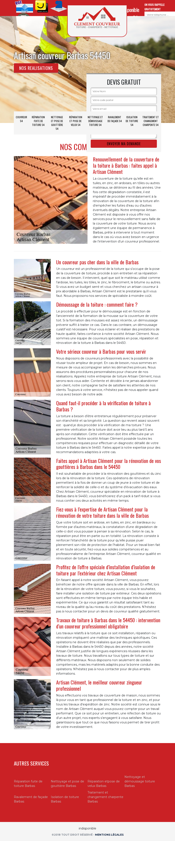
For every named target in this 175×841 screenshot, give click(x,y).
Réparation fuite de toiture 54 (38, 121)
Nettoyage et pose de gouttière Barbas (67, 783)
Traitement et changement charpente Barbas (105, 797)
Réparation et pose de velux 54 (75, 121)
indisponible (129, 9)
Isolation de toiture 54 (132, 121)
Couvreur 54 (21, 119)
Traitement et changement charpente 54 (150, 121)
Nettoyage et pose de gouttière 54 (57, 122)
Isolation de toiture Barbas (65, 799)
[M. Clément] (97, 21)
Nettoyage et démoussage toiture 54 (95, 121)
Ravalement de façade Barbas (31, 799)
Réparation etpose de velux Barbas (104, 783)
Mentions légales (109, 834)
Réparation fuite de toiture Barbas (28, 783)
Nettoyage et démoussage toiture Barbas (139, 781)
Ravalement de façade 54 (115, 119)
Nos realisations (36, 68)
